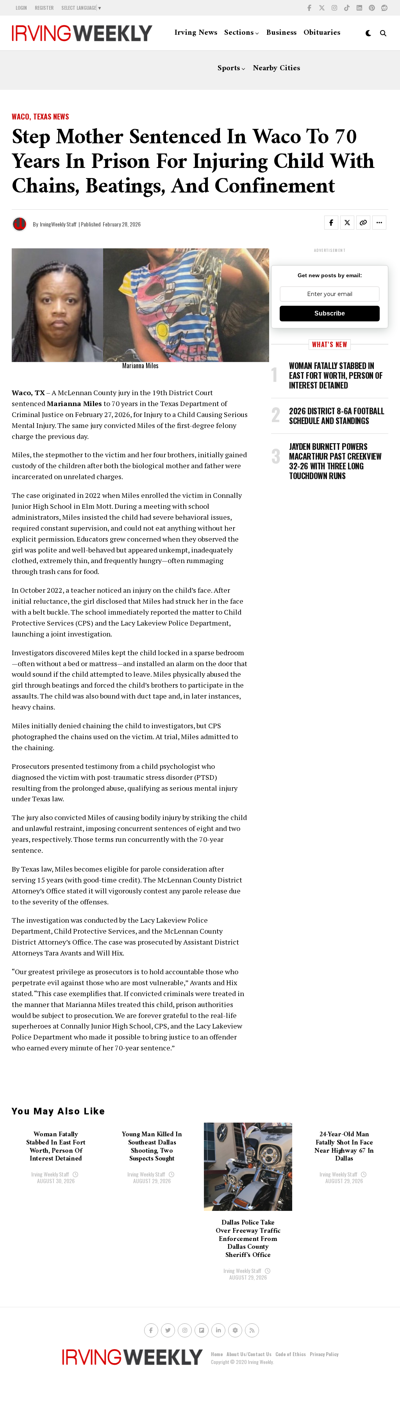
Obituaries (322, 33)
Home (217, 1354)
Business (281, 33)
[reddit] (384, 7)
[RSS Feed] (252, 1330)
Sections (239, 33)
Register (44, 7)
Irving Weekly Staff (50, 1174)
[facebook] (309, 7)
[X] (322, 7)
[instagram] (334, 7)
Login (21, 7)
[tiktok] (347, 7)
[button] (336, 224)
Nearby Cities (276, 68)
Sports (229, 68)
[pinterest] (372, 7)
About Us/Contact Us (249, 1354)
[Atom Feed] (235, 1330)
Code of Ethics (290, 1354)
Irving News (196, 33)
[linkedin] (359, 7)
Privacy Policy (324, 1354)
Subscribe (329, 313)
